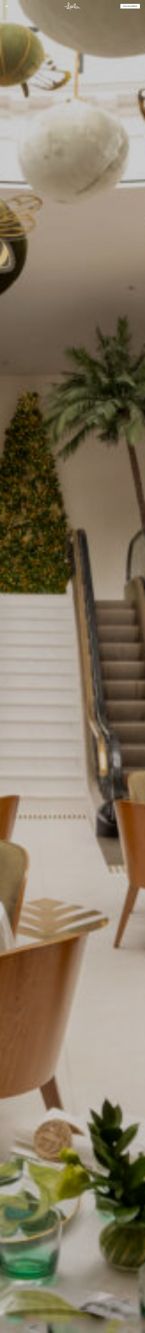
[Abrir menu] (6, 6)
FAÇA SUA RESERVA (130, 6)
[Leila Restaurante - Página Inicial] (72, 6)
